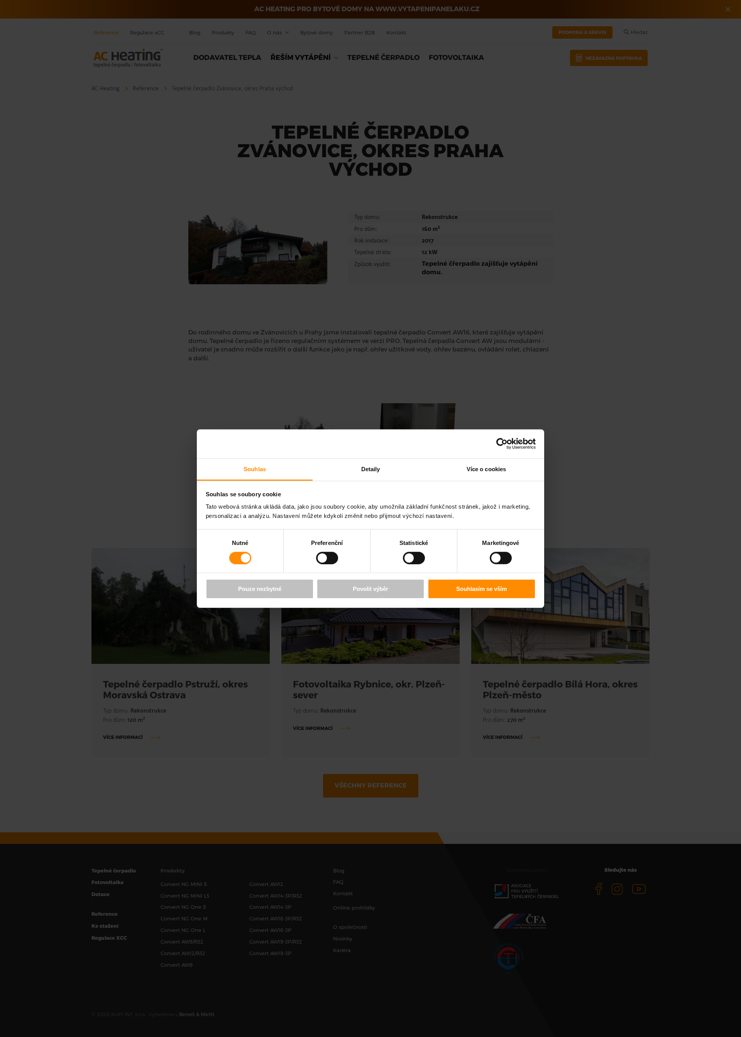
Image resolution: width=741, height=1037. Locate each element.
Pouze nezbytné (259, 589)
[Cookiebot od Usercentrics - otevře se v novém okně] (502, 444)
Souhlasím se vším (481, 589)
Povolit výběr (370, 589)
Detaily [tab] (370, 468)
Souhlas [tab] (255, 468)
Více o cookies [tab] (486, 468)
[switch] (327, 558)
